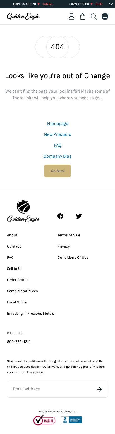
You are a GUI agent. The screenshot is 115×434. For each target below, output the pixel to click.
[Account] (71, 16)
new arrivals (49, 367)
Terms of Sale (69, 235)
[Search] (93, 16)
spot (27, 367)
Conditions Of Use (73, 257)
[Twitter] (81, 216)
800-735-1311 (19, 341)
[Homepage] (23, 16)
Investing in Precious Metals (30, 313)
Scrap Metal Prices (22, 291)
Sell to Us (15, 268)
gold (57, 361)
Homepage (57, 123)
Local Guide (17, 302)
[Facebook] (63, 216)
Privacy (64, 246)
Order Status (17, 280)
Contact (14, 246)
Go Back (57, 171)
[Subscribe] (99, 389)
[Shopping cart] (82, 16)
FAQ (57, 145)
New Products (57, 134)
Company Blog (57, 156)
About (12, 235)
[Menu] (105, 16)
